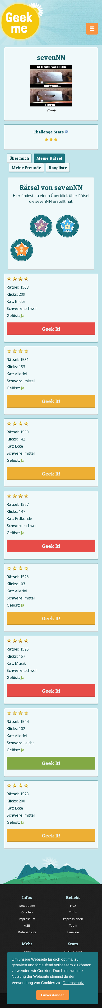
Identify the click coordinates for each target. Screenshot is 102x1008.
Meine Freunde (26, 167)
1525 (24, 649)
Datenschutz (27, 932)
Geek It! (51, 329)
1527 (24, 504)
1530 (24, 432)
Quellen (27, 912)
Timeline (73, 932)
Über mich (19, 158)
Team (73, 925)
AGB (27, 925)
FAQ (73, 905)
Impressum (27, 919)
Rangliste (58, 167)
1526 (24, 576)
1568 (24, 287)
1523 (24, 794)
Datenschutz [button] (73, 983)
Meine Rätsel (49, 158)
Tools (73, 912)
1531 (24, 359)
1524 (24, 721)
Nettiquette (27, 905)
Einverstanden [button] (53, 995)
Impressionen (73, 919)
